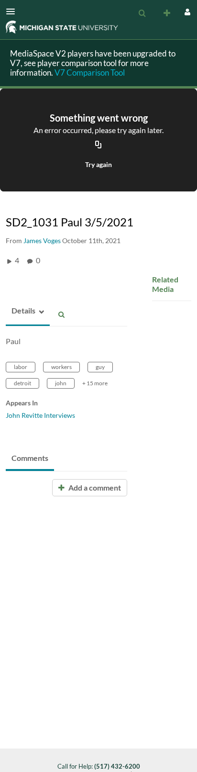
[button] (13, 11)
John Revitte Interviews (40, 415)
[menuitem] (142, 13)
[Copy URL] (98, 145)
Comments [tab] (29, 457)
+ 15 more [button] (95, 383)
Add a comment (94, 487)
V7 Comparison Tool (90, 72)
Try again (98, 164)
